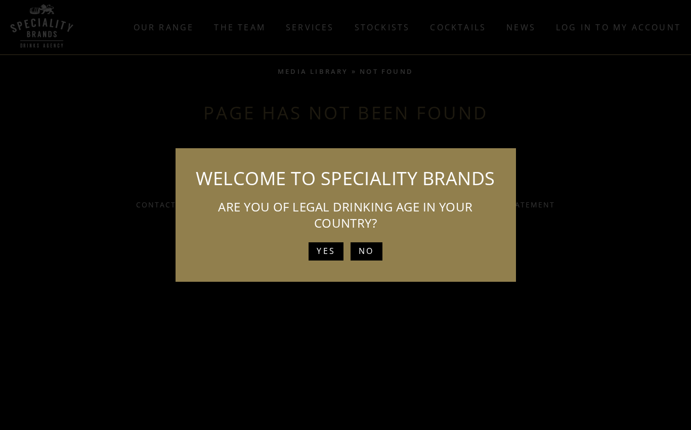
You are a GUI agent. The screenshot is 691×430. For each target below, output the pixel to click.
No (366, 250)
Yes (326, 250)
